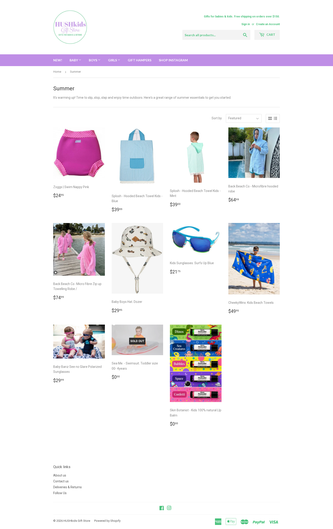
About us (59, 475)
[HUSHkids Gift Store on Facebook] (161, 508)
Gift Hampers (139, 60)
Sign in (245, 24)
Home (57, 71)
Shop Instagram (173, 60)
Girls (113, 60)
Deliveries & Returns (67, 487)
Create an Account (268, 24)
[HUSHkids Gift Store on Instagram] (169, 508)
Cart (270, 34)
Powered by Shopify (107, 520)
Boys (93, 60)
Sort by (217, 118)
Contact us (61, 481)
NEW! (57, 60)
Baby (74, 60)
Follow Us (60, 493)
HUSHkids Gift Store (76, 520)
